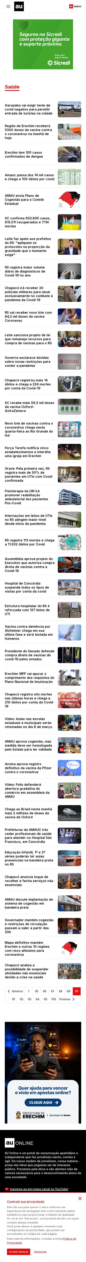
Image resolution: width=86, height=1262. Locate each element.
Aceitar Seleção (18, 1251)
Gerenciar (40, 1251)
